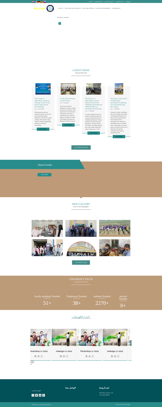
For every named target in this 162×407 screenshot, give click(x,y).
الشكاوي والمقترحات (104, 394)
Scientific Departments (103, 8)
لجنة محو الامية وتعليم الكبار (106, 392)
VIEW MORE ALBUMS (81, 262)
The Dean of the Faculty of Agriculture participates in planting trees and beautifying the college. (119, 103)
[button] (31, 364)
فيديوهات (128, 1)
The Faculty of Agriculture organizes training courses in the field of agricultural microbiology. (42, 103)
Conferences (116, 8)
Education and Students (73, 8)
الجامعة (90, 1)
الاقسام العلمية (98, 1)
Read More (43, 129)
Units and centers (88, 8)
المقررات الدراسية (108, 1)
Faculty (61, 8)
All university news (81, 147)
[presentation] (33, 362)
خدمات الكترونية (119, 1)
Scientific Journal (63, 17)
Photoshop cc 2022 (94, 351)
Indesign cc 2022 (119, 351)
